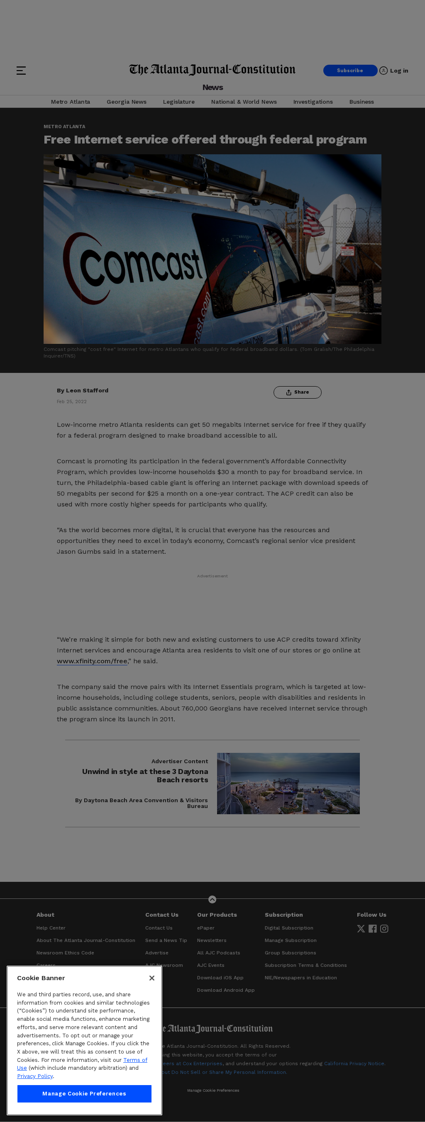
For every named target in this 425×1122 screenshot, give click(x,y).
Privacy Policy (35, 1076)
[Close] (152, 978)
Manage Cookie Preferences (84, 1093)
